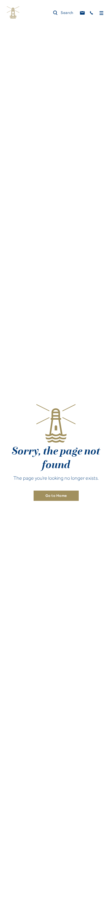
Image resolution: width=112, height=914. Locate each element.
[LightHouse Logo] (13, 12)
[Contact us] (82, 13)
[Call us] (92, 13)
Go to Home (56, 495)
